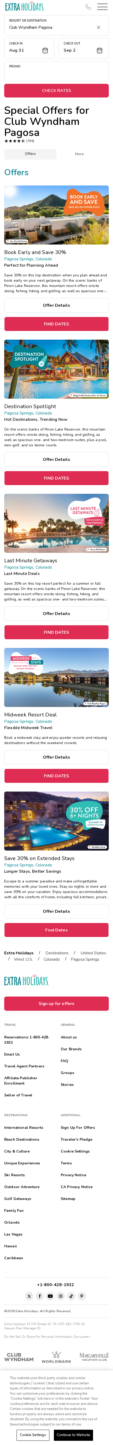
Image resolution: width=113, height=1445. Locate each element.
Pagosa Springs (85, 959)
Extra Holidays (19, 953)
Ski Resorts (14, 1175)
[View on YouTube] (50, 1296)
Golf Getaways (17, 1198)
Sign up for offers (57, 1004)
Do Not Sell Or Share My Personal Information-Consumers (47, 1337)
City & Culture (17, 1151)
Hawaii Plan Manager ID (22, 1328)
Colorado (52, 959)
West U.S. (23, 959)
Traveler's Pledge (76, 1139)
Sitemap (68, 1198)
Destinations (57, 953)
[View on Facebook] (39, 1296)
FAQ (64, 1060)
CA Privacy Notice (77, 1186)
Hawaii (10, 1246)
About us (69, 1037)
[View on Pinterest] (82, 1296)
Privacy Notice (73, 1175)
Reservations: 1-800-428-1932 (26, 1040)
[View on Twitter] (29, 1296)
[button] (101, 6)
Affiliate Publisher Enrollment (20, 1081)
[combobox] (51, 27)
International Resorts (23, 1127)
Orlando (12, 1222)
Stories (67, 1084)
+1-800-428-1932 (56, 1285)
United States (93, 953)
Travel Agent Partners (24, 1066)
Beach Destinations (21, 1139)
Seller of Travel (18, 1095)
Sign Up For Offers (78, 1127)
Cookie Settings (33, 1435)
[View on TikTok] (71, 1296)
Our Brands (71, 1049)
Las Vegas (13, 1234)
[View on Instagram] (60, 1296)
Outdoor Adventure (21, 1186)
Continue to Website (73, 1435)
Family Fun (14, 1210)
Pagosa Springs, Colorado (28, 259)
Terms (66, 1163)
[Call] (88, 7)
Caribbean (13, 1258)
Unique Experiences (22, 1163)
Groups (67, 1072)
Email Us (12, 1054)
